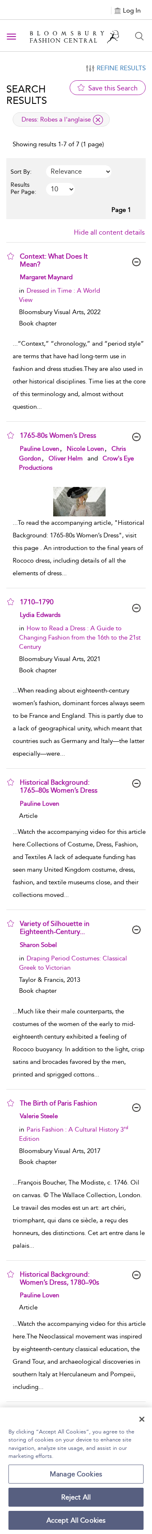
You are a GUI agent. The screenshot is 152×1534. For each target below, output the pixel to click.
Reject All (76, 1497)
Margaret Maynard (46, 277)
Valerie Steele (39, 1116)
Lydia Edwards (40, 615)
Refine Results (121, 68)
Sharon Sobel (38, 945)
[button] (10, 256)
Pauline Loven (39, 448)
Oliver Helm (66, 458)
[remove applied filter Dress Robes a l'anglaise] (98, 120)
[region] (76, 1470)
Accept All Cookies (76, 1520)
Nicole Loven (85, 448)
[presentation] (79, 501)
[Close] (142, 1419)
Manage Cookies (76, 1474)
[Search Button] (139, 36)
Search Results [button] (26, 94)
